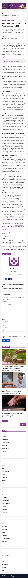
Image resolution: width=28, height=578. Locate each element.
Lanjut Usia (4, 497)
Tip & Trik (4, 558)
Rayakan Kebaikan (10, 20)
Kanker (3, 474)
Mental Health (5, 512)
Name (3, 319)
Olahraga (4, 518)
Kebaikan (4, 480)
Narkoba (4, 515)
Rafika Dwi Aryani (7, 35)
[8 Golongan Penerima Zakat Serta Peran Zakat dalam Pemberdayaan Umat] (14, 380)
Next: (12, 287)
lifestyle (4, 506)
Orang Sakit (4, 520)
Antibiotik (4, 436)
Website (3, 330)
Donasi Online (5, 459)
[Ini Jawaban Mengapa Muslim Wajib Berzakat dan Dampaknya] (14, 403)
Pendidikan (4, 526)
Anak (3, 433)
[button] (3, 279)
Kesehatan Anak (5, 488)
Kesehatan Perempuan (7, 491)
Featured (4, 20)
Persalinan (4, 529)
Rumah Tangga (5, 544)
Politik (3, 532)
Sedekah (4, 547)
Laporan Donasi (5, 500)
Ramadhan (4, 535)
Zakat (9, 363)
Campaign (4, 451)
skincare (4, 552)
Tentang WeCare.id (6, 555)
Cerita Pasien (5, 454)
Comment (4, 301)
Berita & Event (5, 445)
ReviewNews (21, 575)
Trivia (3, 561)
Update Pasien (5, 564)
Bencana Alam (5, 439)
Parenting (4, 523)
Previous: (13, 283)
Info (3, 468)
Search (23, 424)
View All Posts (19, 274)
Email (3, 325)
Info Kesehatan (5, 471)
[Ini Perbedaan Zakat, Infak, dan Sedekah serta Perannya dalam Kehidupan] (14, 357)
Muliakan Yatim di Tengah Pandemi (12, 61)
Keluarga (4, 483)
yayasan (4, 567)
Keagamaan (4, 477)
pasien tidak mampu (11, 219)
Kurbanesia (4, 494)
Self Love (4, 549)
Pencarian (5, 421)
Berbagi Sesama (5, 442)
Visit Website (9, 274)
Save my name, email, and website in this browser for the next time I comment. (14, 337)
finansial (4, 465)
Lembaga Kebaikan (6, 503)
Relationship (5, 541)
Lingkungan (4, 509)
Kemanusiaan (5, 486)
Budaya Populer (5, 448)
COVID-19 (4, 457)
